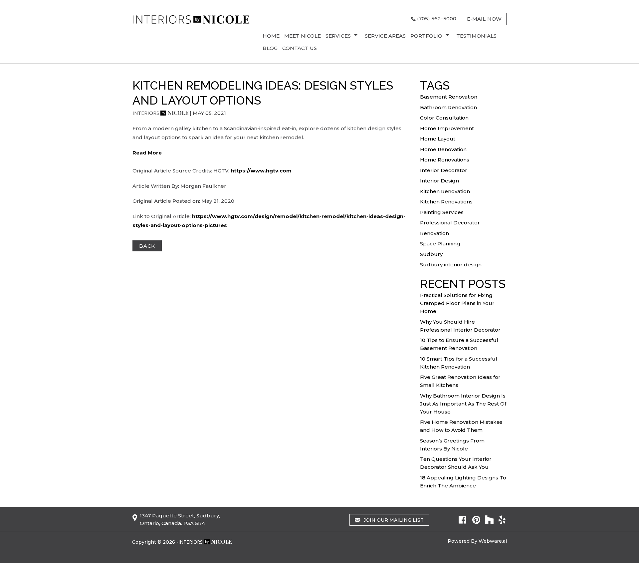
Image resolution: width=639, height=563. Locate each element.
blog (270, 48)
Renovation (434, 233)
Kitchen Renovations (446, 201)
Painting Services (442, 212)
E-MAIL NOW (484, 19)
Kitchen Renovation (445, 191)
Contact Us (299, 48)
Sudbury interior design (451, 264)
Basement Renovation (448, 97)
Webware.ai (493, 541)
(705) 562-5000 (436, 18)
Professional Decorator (450, 222)
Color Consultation (444, 118)
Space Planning (440, 243)
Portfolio (426, 36)
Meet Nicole (302, 36)
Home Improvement (447, 128)
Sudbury (431, 254)
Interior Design (439, 180)
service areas (385, 36)
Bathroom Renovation (448, 107)
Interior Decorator (443, 170)
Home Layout (437, 139)
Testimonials (476, 36)
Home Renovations (444, 159)
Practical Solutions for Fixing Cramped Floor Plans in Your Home (457, 303)
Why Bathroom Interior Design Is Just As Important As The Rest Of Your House (463, 404)
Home (271, 36)
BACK (147, 246)
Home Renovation (443, 149)
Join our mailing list (393, 520)
